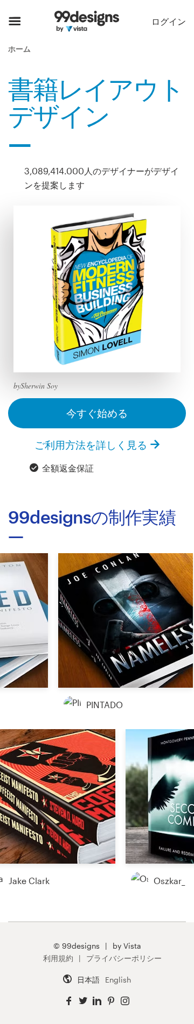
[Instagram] (125, 1001)
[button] (125, 620)
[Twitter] (83, 1001)
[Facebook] (69, 1001)
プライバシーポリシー (124, 958)
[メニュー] (15, 21)
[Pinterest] (111, 1001)
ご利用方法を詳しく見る (90, 445)
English (118, 979)
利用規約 (58, 958)
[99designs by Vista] (86, 21)
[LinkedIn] (97, 1001)
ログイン (168, 21)
